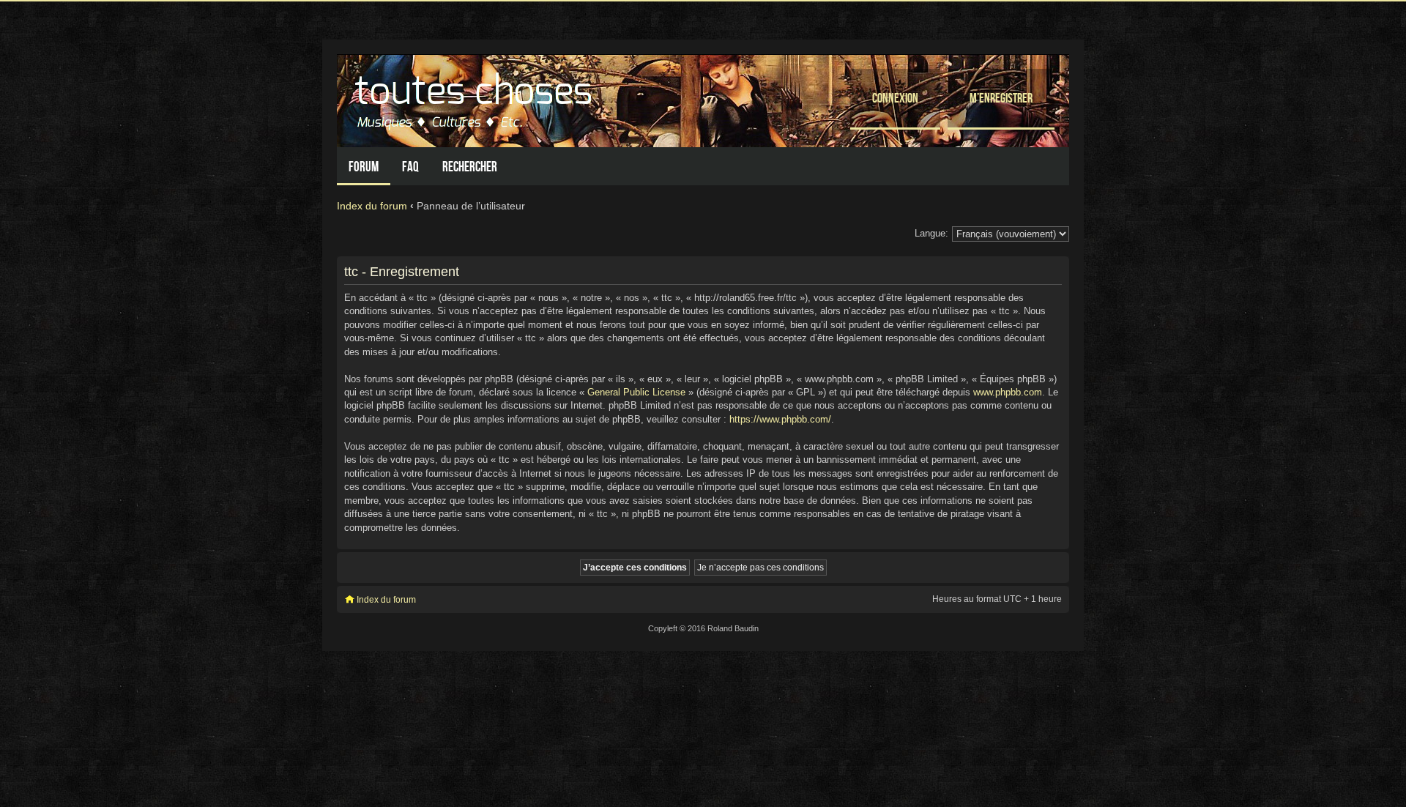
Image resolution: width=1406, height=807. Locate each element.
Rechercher (469, 166)
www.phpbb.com (1007, 392)
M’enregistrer (1001, 98)
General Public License (636, 392)
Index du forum (372, 206)
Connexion (895, 98)
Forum (364, 166)
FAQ (410, 166)
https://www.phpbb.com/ (780, 419)
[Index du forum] (475, 97)
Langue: (931, 233)
